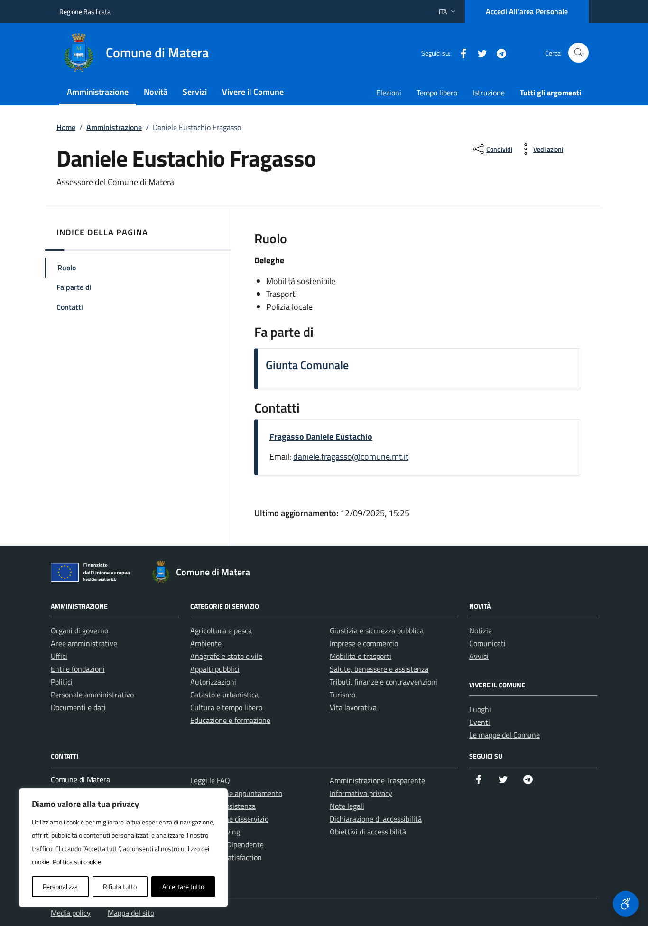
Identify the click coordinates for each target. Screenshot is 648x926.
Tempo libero (437, 92)
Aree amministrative (84, 643)
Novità (155, 91)
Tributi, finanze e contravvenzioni (383, 681)
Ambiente (206, 643)
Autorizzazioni (213, 681)
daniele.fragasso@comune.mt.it (350, 456)
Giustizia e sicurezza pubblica (377, 630)
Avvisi (479, 656)
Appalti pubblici (215, 669)
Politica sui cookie (77, 862)
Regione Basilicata (85, 12)
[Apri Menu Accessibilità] (626, 904)
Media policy (71, 912)
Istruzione (488, 92)
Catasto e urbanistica (224, 694)
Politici (62, 681)
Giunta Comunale (307, 364)
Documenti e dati (78, 707)
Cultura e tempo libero (226, 707)
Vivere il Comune (253, 91)
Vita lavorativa (353, 707)
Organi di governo (79, 630)
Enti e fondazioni (78, 669)
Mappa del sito (131, 912)
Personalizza (60, 886)
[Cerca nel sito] (578, 53)
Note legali (347, 806)
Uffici (59, 656)
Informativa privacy (361, 793)
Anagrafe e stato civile (226, 656)
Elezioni (388, 92)
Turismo (342, 694)
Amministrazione (98, 91)
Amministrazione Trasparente (377, 780)
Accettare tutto (183, 886)
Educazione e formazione (230, 720)
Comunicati (487, 643)
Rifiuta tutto (120, 886)
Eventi (479, 722)
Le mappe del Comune (504, 735)
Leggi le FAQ (210, 780)
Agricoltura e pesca (221, 630)
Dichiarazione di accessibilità (376, 818)
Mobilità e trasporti (360, 656)
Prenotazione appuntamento (236, 793)
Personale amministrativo (92, 694)
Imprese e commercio (364, 643)
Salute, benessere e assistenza (379, 669)
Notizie (480, 630)
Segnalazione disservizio (229, 818)
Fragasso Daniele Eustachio (320, 436)
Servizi (195, 91)
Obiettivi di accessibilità (368, 831)
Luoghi (480, 709)
